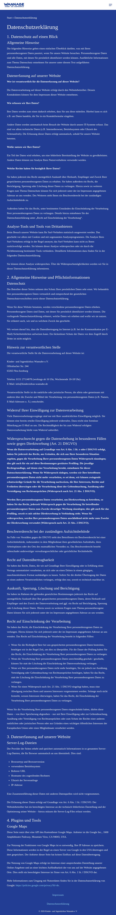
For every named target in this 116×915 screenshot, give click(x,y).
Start (9, 17)
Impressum (58, 894)
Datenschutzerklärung (58, 903)
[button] (110, 5)
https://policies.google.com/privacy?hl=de (37, 885)
